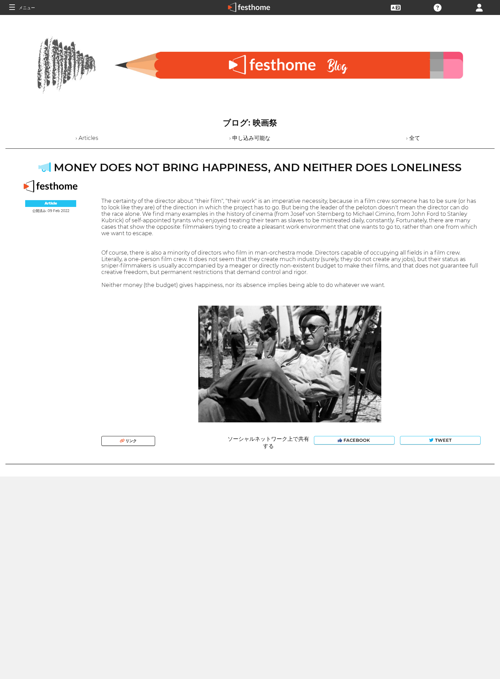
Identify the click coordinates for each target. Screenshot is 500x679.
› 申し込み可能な (249, 138)
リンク (130, 440)
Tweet (443, 440)
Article (51, 203)
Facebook (356, 440)
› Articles (87, 138)
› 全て (413, 138)
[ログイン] (479, 7)
